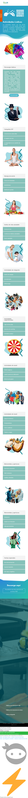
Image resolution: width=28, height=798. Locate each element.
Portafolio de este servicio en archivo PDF (14, 590)
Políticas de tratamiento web (13, 705)
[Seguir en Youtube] (12, 719)
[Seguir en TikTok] (14, 719)
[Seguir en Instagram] (6, 719)
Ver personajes (14, 95)
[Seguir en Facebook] (9, 719)
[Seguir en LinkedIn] (4, 719)
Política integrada (10, 714)
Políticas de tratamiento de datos (14, 710)
